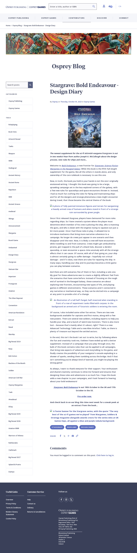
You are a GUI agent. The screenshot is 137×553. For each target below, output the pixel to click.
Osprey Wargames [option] (16, 385)
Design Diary (87, 427)
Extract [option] (11, 320)
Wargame (71, 427)
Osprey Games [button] (48, 18)
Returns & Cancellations (36, 512)
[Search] (94, 7)
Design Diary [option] (13, 255)
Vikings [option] (11, 219)
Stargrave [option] (12, 262)
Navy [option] (10, 349)
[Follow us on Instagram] (66, 499)
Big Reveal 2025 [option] (14, 414)
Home (8, 25)
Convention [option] (13, 305)
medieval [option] (12, 211)
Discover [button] (102, 18)
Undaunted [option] (13, 247)
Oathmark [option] (12, 450)
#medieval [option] (13, 399)
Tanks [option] (11, 146)
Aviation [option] (12, 291)
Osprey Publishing (15, 101)
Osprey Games (14, 108)
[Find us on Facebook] (61, 499)
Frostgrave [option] (13, 284)
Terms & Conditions (13, 508)
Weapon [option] (12, 153)
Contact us (31, 504)
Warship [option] (12, 334)
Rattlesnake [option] (13, 443)
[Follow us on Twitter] (71, 499)
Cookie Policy (11, 519)
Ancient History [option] (14, 175)
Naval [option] (11, 327)
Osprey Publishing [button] (18, 18)
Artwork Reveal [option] (14, 139)
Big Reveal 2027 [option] (14, 457)
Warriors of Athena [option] (16, 435)
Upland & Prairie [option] (15, 464)
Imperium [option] (12, 276)
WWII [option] (10, 161)
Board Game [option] (13, 240)
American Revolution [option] (16, 313)
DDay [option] (11, 407)
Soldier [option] (11, 370)
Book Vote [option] (13, 132)
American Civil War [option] (16, 378)
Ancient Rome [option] (14, 182)
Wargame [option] (12, 233)
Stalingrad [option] (12, 168)
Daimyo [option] (11, 472)
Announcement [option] (14, 226)
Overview (9, 499)
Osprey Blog (17, 25)
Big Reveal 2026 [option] (14, 421)
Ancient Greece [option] (14, 204)
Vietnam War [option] (13, 269)
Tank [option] (10, 392)
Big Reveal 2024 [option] (14, 341)
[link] (60, 436)
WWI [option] (10, 197)
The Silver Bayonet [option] (16, 298)
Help (29, 499)
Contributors (77, 18)
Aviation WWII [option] (14, 428)
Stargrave (57, 427)
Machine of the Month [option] (17, 363)
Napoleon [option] (12, 190)
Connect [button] (124, 18)
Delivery (30, 508)
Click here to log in (105, 455)
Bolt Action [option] (13, 356)
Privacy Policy (11, 504)
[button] (110, 6)
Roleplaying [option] (13, 124)
